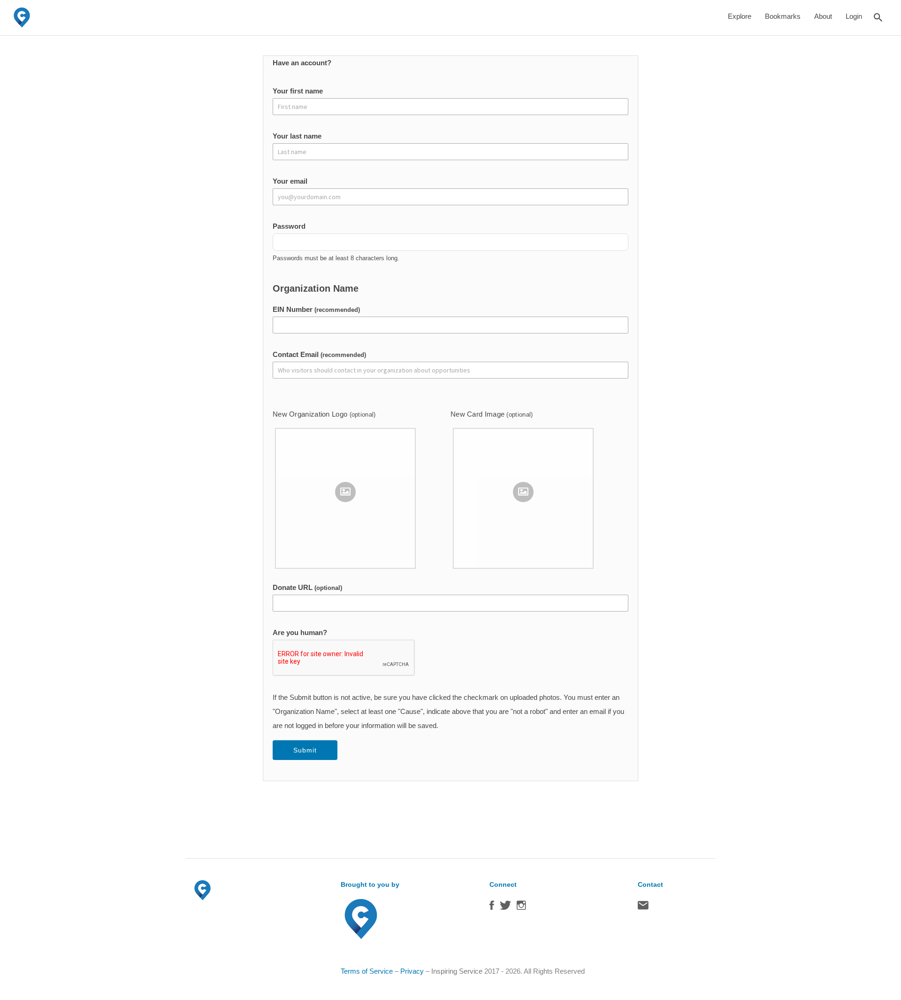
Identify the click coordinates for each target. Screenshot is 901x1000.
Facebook (491, 907)
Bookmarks (783, 16)
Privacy (412, 971)
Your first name (298, 91)
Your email (290, 181)
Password (289, 226)
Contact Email (319, 354)
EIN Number (316, 309)
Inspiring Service (456, 971)
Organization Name (316, 288)
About (823, 16)
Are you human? (300, 632)
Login (854, 16)
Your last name (297, 136)
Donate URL (307, 587)
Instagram (521, 907)
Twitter (505, 907)
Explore (739, 16)
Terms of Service (367, 971)
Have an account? (302, 63)
